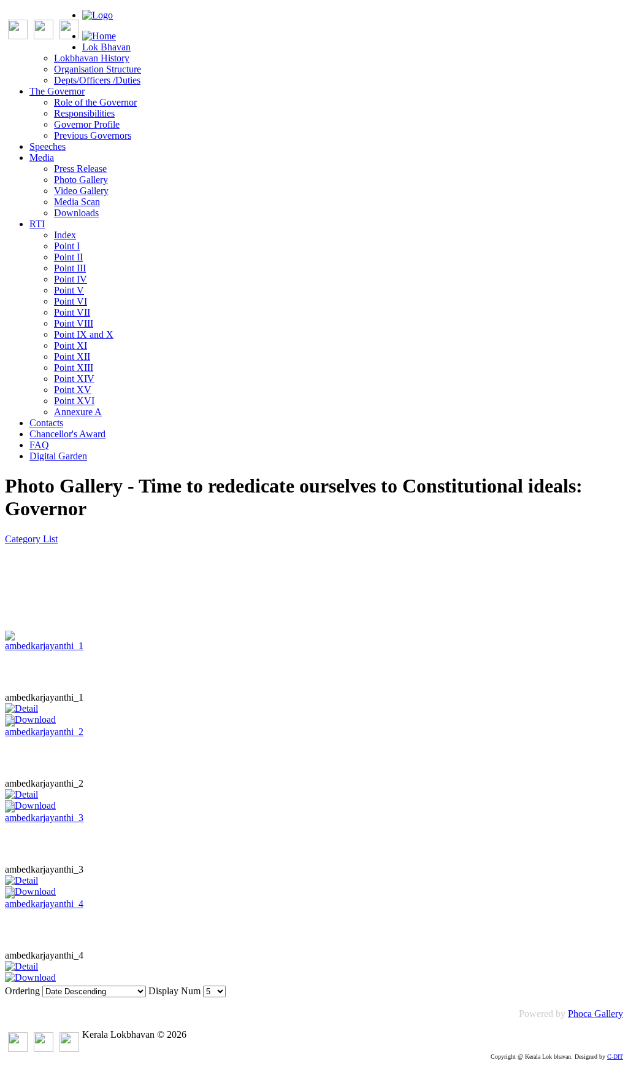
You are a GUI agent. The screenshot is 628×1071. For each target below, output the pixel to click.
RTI (37, 224)
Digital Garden (58, 456)
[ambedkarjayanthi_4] (44, 903)
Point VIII (73, 323)
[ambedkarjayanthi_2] (44, 731)
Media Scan (77, 202)
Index (65, 235)
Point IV (70, 279)
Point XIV (74, 378)
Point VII (72, 312)
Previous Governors (92, 135)
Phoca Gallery (595, 1013)
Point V (69, 290)
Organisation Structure (97, 69)
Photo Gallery (81, 179)
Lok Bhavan (106, 47)
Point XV (72, 389)
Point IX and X (83, 334)
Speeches (47, 146)
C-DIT (615, 1056)
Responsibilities (84, 113)
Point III (70, 268)
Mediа (41, 157)
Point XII (72, 356)
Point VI (70, 301)
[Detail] (21, 708)
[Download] (30, 977)
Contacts (46, 423)
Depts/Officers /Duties (97, 80)
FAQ (39, 445)
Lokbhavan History (91, 58)
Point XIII (73, 367)
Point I (67, 246)
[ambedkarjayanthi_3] (44, 817)
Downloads (76, 213)
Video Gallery (81, 190)
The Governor (57, 91)
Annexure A (78, 412)
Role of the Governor (95, 102)
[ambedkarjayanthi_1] (44, 646)
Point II (68, 257)
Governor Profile (87, 124)
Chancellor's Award (67, 434)
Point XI (70, 345)
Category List (31, 539)
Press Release (80, 168)
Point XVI (74, 400)
